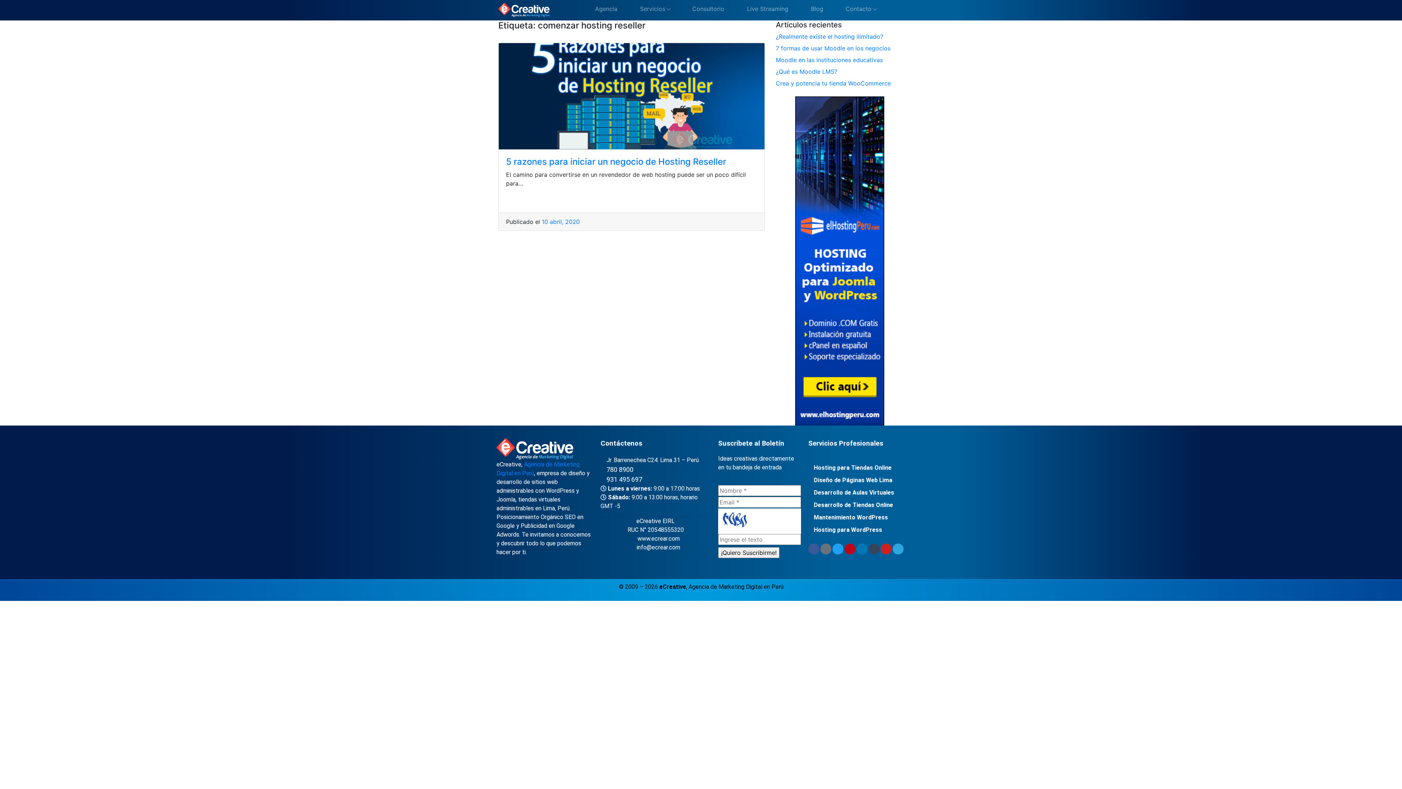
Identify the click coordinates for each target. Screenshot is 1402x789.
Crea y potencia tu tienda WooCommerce (833, 83)
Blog (816, 8)
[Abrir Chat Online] (887, 10)
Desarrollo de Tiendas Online (853, 505)
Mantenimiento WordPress (851, 517)
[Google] (825, 549)
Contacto (858, 8)
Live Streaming (766, 8)
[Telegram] (898, 549)
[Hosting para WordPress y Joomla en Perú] (839, 262)
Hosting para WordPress (848, 529)
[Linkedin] (862, 549)
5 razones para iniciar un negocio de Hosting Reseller (616, 161)
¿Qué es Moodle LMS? (806, 71)
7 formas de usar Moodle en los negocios (833, 48)
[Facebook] (813, 549)
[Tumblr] (874, 549)
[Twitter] (837, 549)
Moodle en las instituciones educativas (829, 60)
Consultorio (707, 8)
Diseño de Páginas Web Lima (853, 480)
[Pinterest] (849, 549)
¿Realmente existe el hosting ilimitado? (829, 36)
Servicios (651, 8)
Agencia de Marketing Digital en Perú (736, 586)
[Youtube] (886, 549)
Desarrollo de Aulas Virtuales (854, 492)
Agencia (605, 8)
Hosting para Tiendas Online (853, 467)
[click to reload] (759, 521)
